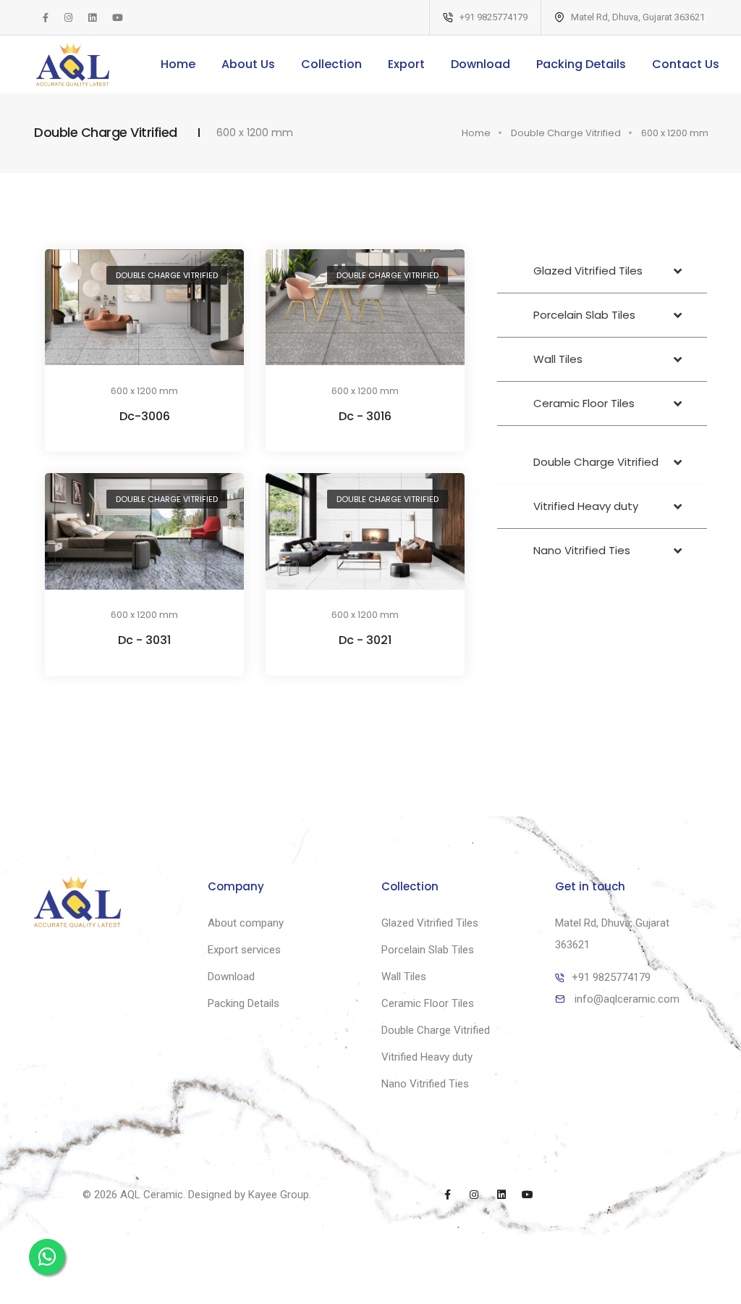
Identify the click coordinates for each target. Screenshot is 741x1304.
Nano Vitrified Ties (425, 1083)
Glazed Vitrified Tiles (429, 922)
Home (178, 64)
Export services (244, 949)
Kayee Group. (279, 1194)
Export (406, 64)
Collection (331, 64)
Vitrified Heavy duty (427, 1056)
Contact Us (685, 64)
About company (246, 922)
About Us (248, 64)
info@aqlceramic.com (627, 999)
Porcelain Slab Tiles (427, 949)
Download (480, 64)
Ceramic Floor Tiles (427, 1003)
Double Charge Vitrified (566, 133)
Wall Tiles (403, 976)
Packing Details (581, 64)
